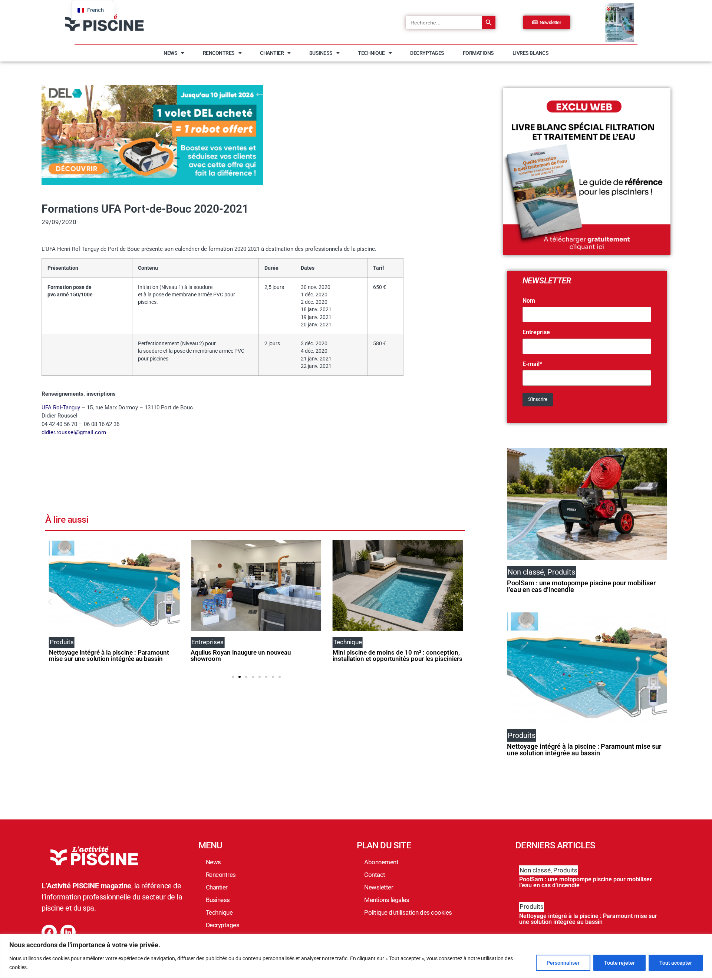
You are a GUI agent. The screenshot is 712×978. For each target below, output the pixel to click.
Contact (374, 874)
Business (321, 53)
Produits (565, 870)
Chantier (272, 53)
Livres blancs (530, 53)
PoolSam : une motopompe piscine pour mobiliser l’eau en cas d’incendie (581, 586)
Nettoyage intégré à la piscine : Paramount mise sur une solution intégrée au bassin (109, 655)
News (170, 53)
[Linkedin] (68, 932)
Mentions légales (386, 900)
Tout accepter (675, 963)
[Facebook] (49, 932)
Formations (478, 53)
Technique (371, 53)
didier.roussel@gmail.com (74, 432)
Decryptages (427, 53)
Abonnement (381, 862)
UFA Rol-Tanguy (61, 407)
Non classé (535, 870)
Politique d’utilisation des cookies (408, 912)
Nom (529, 301)
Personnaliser (563, 963)
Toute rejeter (619, 963)
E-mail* (532, 364)
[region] (356, 956)
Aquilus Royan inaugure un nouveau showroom (241, 655)
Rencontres (219, 53)
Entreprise (536, 332)
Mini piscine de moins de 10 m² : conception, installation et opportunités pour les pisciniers (397, 655)
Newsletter (378, 887)
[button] (50, 601)
